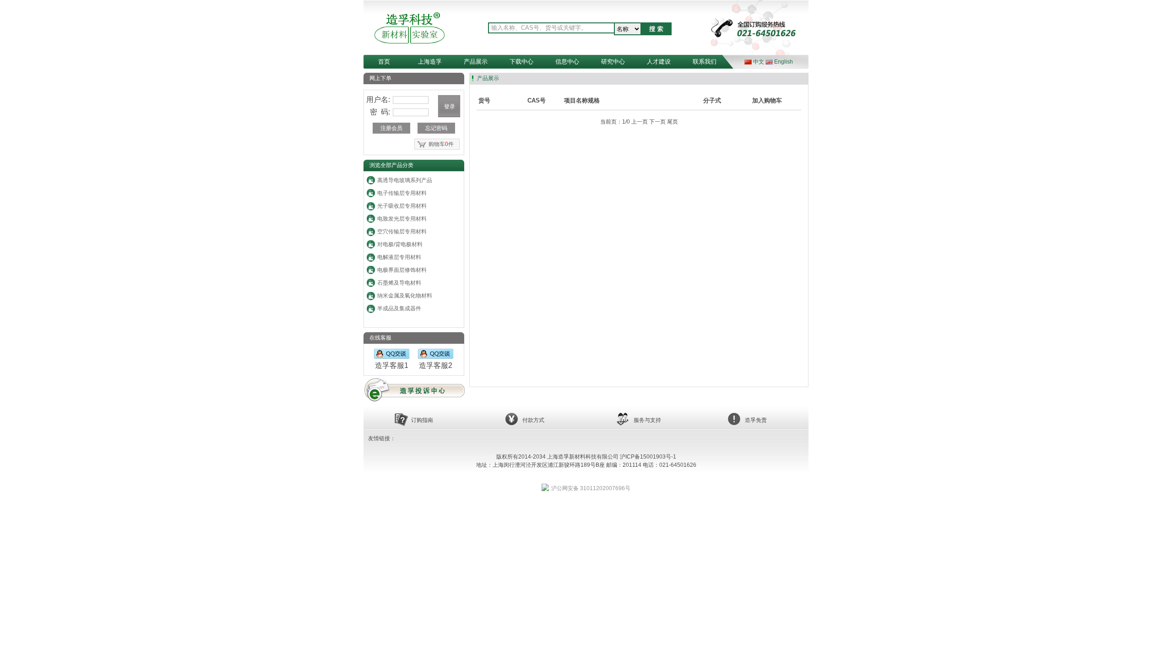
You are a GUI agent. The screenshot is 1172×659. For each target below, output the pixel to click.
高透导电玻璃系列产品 (404, 180)
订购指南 (422, 420)
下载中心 (521, 61)
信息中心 (567, 61)
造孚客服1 (391, 365)
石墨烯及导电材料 (399, 283)
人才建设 (659, 61)
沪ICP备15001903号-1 (648, 457)
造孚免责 (756, 420)
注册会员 (391, 128)
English (783, 62)
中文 (758, 62)
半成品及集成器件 (399, 308)
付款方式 (533, 420)
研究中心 (613, 61)
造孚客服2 (435, 365)
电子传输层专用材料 (402, 193)
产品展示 (476, 61)
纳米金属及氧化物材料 (404, 295)
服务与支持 (647, 420)
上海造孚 (430, 61)
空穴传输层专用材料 (402, 231)
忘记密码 (436, 128)
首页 (384, 61)
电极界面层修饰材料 (402, 270)
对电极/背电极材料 (400, 244)
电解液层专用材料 (399, 257)
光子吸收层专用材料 (402, 206)
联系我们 (704, 61)
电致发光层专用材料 (402, 219)
